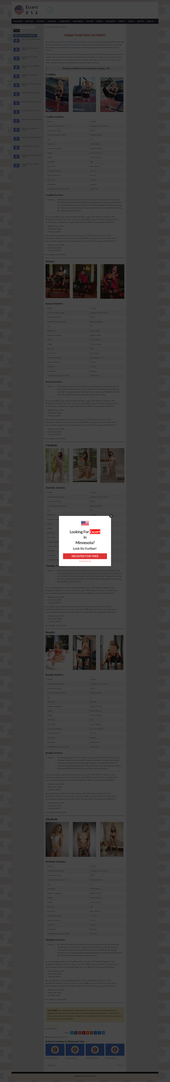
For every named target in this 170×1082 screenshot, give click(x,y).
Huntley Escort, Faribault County (29, 75)
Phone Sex (150, 21)
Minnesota (54, 27)
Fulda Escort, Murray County (30, 93)
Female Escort (17, 21)
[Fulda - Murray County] (16, 95)
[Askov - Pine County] (16, 148)
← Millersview (51, 1065)
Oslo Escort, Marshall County (31, 39)
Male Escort (29, 21)
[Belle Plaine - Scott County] (16, 50)
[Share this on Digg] (95, 1032)
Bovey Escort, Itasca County (30, 110)
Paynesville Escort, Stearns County (30, 164)
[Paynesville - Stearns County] (16, 166)
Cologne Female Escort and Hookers (85, 34)
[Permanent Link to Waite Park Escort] (95, 1050)
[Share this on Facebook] (75, 1032)
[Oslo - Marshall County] (16, 41)
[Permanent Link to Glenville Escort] (114, 1050)
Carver (56, 1037)
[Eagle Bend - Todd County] (16, 59)
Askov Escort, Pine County (30, 146)
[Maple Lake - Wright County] (16, 68)
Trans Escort (52, 21)
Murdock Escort (71, 1058)
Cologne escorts (73, 42)
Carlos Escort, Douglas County (31, 137)
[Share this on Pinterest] (83, 1032)
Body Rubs (90, 21)
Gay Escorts (40, 21)
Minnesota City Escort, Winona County (31, 155)
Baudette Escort (51, 1058)
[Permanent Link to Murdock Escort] (75, 1050)
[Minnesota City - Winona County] (16, 157)
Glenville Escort (111, 1058)
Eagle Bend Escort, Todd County (29, 57)
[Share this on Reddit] (87, 1032)
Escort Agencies (78, 21)
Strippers (122, 21)
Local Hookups (110, 21)
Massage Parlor (64, 21)
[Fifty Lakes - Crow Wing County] (16, 86)
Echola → (120, 1065)
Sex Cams (131, 21)
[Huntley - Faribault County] (16, 77)
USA (47, 27)
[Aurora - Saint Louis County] (16, 131)
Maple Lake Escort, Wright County (29, 66)
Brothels (99, 21)
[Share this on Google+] (79, 1032)
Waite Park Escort (92, 1058)
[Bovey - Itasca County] (16, 113)
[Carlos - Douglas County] (16, 140)
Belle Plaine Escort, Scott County (29, 48)
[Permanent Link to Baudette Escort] (55, 1050)
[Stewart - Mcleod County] (16, 122)
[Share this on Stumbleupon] (91, 1032)
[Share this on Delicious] (103, 1032)
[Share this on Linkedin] (99, 1032)
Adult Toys (140, 21)
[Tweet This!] (71, 1032)
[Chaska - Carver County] (16, 104)
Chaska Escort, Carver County (31, 101)
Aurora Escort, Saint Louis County (30, 129)
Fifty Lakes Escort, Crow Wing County (31, 84)
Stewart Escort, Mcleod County (31, 119)
